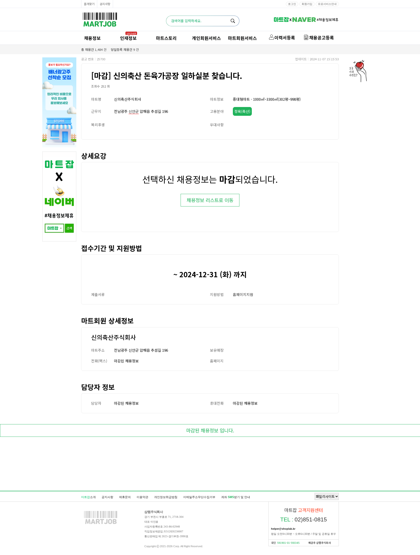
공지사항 (105, 4)
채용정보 (92, 38)
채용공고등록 (321, 37)
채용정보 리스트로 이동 (210, 200)
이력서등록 (284, 37)
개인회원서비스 (206, 38)
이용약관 (142, 497)
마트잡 (100, 19)
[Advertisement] (210, 465)
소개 (88, 497)
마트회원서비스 (242, 38)
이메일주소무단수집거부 (199, 497)
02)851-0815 (303, 519)
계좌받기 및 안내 (235, 497)
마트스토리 (166, 38)
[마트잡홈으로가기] (100, 523)
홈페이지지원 (243, 294)
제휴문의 (125, 497)
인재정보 (128, 38)
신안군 (134, 111)
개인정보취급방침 (165, 497)
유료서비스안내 (327, 3)
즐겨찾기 (89, 4)
